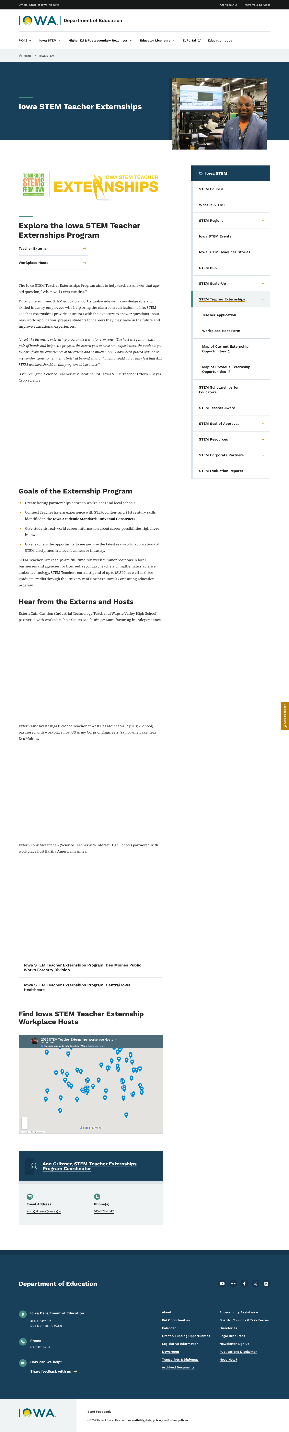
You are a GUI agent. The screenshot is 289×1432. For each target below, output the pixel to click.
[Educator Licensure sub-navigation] (173, 40)
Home (27, 55)
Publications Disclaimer (238, 1351)
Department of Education (93, 20)
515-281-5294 (40, 1347)
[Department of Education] (38, 20)
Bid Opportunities (176, 1320)
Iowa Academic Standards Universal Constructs (94, 518)
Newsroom (170, 1351)
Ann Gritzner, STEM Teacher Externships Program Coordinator (90, 1166)
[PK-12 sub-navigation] (30, 40)
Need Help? (228, 1359)
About (166, 1312)
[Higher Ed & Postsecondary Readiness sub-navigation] (131, 40)
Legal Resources (232, 1336)
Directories (228, 1328)
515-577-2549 (104, 1211)
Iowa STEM (46, 55)
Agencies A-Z (228, 4)
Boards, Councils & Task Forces (244, 1320)
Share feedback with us (50, 1371)
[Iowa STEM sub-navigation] (59, 40)
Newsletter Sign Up (234, 1344)
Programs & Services (256, 4)
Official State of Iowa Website (39, 4)
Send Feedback (99, 1412)
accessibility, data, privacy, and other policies (157, 1420)
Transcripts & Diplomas (180, 1359)
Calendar (169, 1328)
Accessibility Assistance (239, 1312)
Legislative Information (180, 1344)
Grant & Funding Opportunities (186, 1336)
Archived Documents (178, 1367)
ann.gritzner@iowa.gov (44, 1211)
